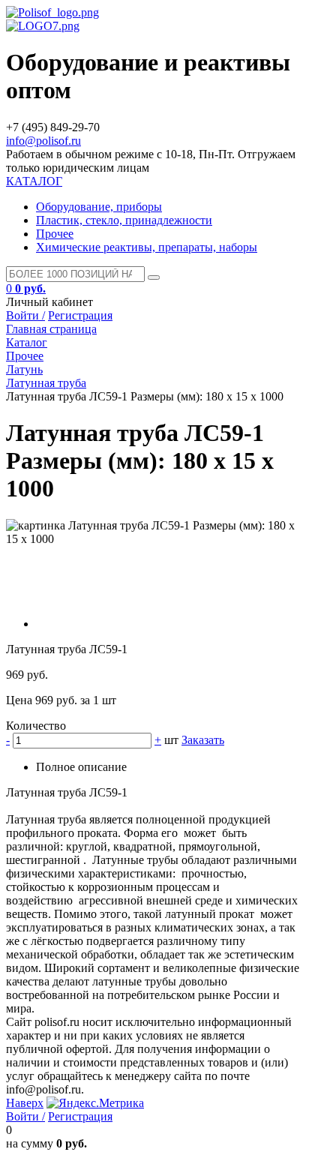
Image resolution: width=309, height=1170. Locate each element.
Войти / (25, 315)
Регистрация (80, 315)
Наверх (25, 1102)
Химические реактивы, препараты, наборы (146, 247)
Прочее (55, 233)
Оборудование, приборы (99, 206)
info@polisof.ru (43, 140)
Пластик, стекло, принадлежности (124, 220)
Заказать (203, 740)
